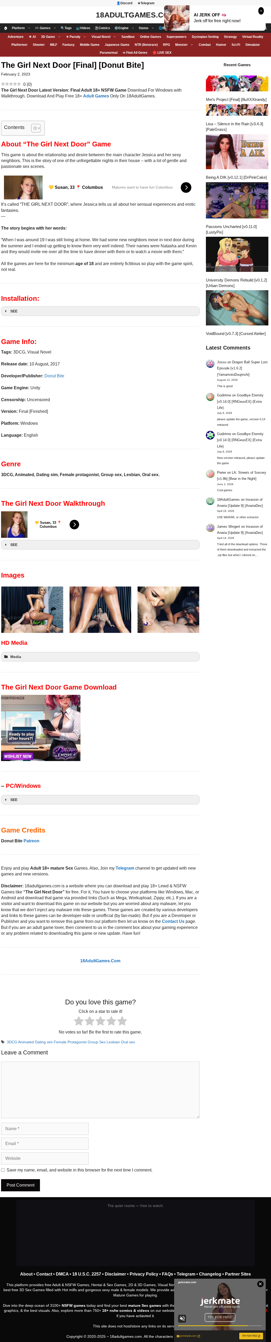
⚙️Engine (121, 28)
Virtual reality (252, 37)
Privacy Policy (144, 1274)
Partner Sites (238, 1274)
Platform (18, 28)
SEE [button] (13, 311)
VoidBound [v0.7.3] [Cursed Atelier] (236, 333)
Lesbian (113, 1042)
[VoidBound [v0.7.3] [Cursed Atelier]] (237, 308)
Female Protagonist (70, 1042)
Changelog (210, 1274)
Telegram (186, 1274)
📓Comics (102, 28)
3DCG (12, 1042)
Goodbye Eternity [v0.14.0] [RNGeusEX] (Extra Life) (240, 401)
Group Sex (97, 1042)
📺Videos (83, 28)
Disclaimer (115, 1274)
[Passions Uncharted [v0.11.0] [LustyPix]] (237, 201)
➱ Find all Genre (135, 53)
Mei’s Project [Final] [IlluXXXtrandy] (236, 99)
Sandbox (128, 37)
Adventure (16, 37)
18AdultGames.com (135, 15)
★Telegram (146, 3)
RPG (166, 45)
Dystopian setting (205, 37)
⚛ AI (32, 37)
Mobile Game (90, 45)
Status (143, 28)
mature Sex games (144, 1305)
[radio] (79, 1021)
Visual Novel (101, 37)
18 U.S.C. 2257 (86, 1274)
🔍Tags (66, 28)
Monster (181, 45)
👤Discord (124, 3)
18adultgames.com (126, 1336)
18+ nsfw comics (117, 1310)
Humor (221, 45)
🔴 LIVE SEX (162, 53)
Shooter (39, 45)
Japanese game (117, 45)
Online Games (150, 37)
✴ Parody (73, 37)
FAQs (167, 1274)
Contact (44, 1274)
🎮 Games (43, 28)
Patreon (31, 841)
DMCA (62, 1274)
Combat (205, 45)
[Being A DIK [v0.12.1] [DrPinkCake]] (237, 152)
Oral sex (128, 1042)
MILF (53, 45)
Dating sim (44, 1042)
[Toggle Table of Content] (33, 128)
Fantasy (68, 45)
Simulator (252, 45)
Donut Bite (54, 376)
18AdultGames (228, 500)
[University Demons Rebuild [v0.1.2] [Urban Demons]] (237, 255)
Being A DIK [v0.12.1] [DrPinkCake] (236, 177)
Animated (26, 1042)
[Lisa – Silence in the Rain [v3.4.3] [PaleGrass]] (237, 110)
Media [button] (15, 657)
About (26, 1274)
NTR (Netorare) (146, 45)
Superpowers (176, 37)
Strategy (230, 37)
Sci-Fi (236, 45)
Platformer (19, 45)
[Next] (188, 610)
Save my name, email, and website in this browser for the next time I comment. (79, 1170)
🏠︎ (6, 28)
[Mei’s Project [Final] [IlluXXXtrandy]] (237, 83)
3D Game (48, 37)
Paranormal (109, 53)
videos (143, 1310)
